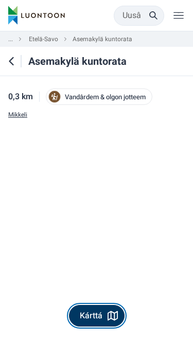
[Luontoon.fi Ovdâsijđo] (36, 15)
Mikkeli (17, 115)
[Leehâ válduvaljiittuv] (178, 15)
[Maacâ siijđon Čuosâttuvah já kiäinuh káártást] (11, 61)
